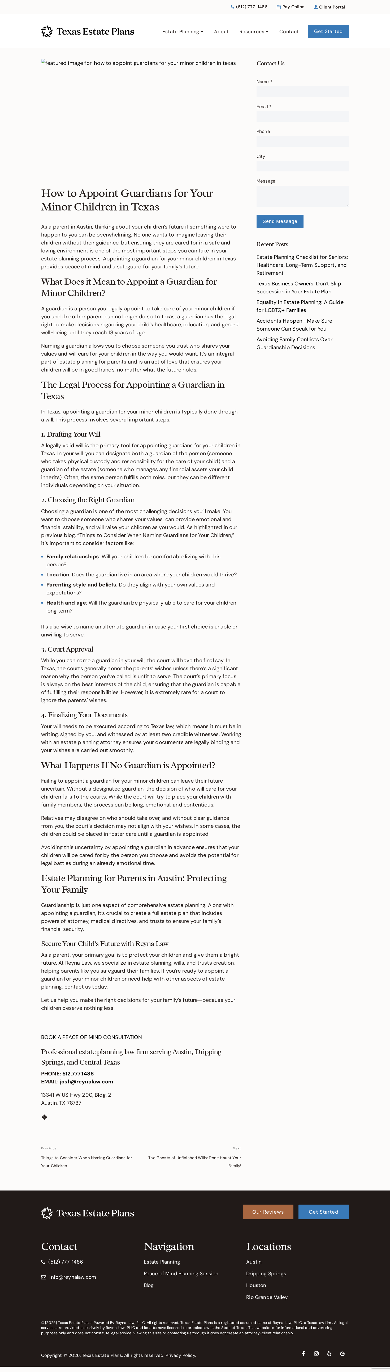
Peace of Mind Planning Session (181, 1273)
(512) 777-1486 (251, 7)
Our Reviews (268, 1212)
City (261, 156)
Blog (149, 1285)
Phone (263, 131)
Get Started (328, 31)
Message (266, 181)
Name (264, 82)
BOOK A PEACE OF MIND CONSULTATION (91, 1037)
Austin (254, 1262)
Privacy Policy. (181, 1355)
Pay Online (293, 7)
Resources (252, 31)
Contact (289, 31)
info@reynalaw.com (72, 1277)
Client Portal (331, 7)
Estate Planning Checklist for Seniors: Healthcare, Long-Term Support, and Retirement (302, 265)
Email (264, 106)
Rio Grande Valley (267, 1297)
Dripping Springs (266, 1273)
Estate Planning (181, 31)
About (221, 31)
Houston (256, 1285)
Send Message (280, 221)
